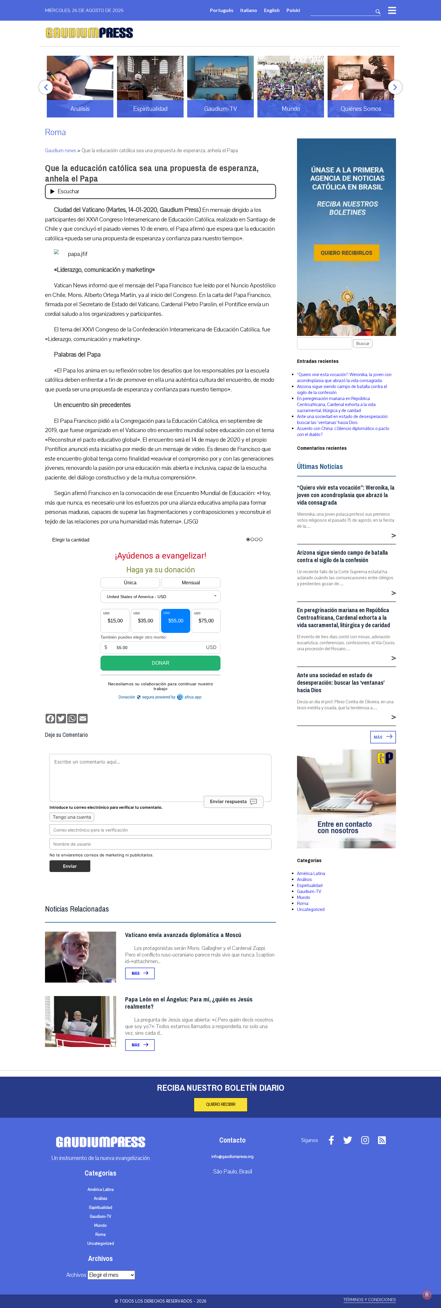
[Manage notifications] (427, 1295)
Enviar (70, 866)
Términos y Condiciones (370, 1300)
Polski (293, 10)
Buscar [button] (362, 343)
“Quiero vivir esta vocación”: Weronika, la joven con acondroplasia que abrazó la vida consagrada (344, 378)
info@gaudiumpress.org (233, 1156)
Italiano (248, 10)
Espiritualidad (309, 885)
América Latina (311, 873)
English (272, 10)
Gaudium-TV (309, 891)
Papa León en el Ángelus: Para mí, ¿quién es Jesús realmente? (189, 1003)
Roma (55, 132)
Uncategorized (311, 909)
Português (221, 10)
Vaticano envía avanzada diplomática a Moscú (183, 935)
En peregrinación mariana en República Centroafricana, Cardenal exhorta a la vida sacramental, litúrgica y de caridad (336, 405)
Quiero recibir (220, 1104)
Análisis (304, 879)
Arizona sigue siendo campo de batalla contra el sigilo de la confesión (342, 556)
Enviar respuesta (228, 801)
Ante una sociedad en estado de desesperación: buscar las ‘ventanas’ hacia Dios (342, 420)
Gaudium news (60, 150)
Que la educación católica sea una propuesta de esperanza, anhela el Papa (152, 173)
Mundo (303, 897)
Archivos (76, 1275)
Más (136, 973)
